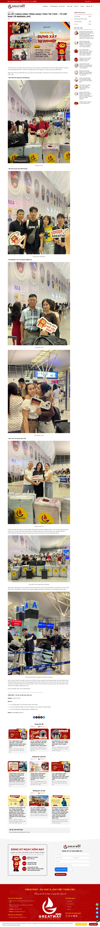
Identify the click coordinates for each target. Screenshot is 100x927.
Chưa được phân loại (79, 19)
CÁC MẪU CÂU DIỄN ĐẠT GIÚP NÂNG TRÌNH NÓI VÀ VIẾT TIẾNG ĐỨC (84, 87)
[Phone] (97, 904)
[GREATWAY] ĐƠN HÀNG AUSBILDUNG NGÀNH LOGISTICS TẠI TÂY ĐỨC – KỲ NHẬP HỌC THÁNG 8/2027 (38, 776)
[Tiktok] (97, 920)
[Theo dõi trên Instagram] (31, 1)
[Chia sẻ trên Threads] (39, 717)
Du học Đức (62, 6)
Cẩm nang (69, 6)
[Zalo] (97, 908)
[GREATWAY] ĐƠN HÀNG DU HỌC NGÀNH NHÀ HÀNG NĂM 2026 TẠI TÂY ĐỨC (85, 73)
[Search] (91, 6)
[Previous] (10, 739)
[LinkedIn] (97, 916)
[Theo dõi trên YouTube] (35, 1)
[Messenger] (97, 912)
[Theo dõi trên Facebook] (30, 1)
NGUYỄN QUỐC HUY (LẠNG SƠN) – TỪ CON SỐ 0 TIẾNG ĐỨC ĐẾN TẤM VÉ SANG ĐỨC (60, 743)
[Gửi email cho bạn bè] (41, 717)
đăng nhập (18, 832)
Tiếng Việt (87, 1)
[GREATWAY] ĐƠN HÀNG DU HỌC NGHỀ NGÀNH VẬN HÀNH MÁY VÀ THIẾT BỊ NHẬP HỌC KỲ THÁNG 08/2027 (85, 95)
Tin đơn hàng (77, 21)
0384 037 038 (18, 909)
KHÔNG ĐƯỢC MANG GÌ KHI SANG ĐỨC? (85, 102)
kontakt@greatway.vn (17, 712)
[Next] (68, 739)
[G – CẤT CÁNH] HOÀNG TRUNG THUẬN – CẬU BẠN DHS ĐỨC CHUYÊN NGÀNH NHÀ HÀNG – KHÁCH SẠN (38, 810)
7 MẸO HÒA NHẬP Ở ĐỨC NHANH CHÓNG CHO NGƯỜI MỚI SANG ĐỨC (85, 80)
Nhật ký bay (11, 12)
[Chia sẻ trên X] (36, 717)
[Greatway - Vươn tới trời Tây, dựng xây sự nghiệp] (16, 6)
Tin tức (82, 6)
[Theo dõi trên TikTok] (33, 1)
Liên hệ (88, 6)
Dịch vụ (76, 6)
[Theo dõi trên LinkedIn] (34, 1)
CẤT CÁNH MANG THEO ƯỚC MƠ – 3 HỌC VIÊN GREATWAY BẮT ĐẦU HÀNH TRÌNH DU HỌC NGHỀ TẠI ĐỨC (17, 744)
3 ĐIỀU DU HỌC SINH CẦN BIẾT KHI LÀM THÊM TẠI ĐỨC (85, 59)
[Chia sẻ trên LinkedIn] (44, 717)
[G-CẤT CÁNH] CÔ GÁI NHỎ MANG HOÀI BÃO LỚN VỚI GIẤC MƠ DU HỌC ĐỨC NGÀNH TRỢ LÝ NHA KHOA (39, 743)
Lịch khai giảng (54, 6)
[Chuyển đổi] (91, 16)
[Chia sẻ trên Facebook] (34, 717)
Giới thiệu (45, 6)
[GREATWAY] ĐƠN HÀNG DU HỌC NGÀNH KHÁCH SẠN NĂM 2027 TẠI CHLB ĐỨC (85, 66)
